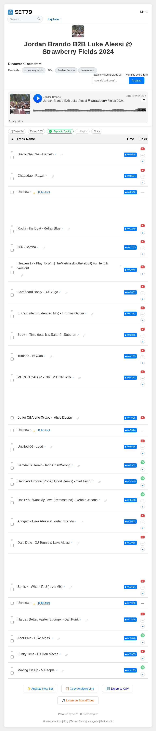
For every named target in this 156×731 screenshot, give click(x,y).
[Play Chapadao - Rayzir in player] (142, 170)
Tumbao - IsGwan (30, 356)
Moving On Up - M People (36, 670)
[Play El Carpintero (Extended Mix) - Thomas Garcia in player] (142, 308)
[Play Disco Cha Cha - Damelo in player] (142, 149)
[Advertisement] (78, 210)
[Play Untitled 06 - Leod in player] (142, 441)
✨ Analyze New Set (40, 688)
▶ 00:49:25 (130, 418)
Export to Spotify (62, 131)
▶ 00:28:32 (130, 292)
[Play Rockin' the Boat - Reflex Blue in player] (142, 225)
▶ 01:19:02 (130, 603)
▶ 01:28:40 (130, 638)
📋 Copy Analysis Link (80, 688)
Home (46, 721)
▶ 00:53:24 (130, 430)
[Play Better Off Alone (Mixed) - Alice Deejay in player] (142, 418)
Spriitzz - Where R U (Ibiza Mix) (40, 586)
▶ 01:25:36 (130, 619)
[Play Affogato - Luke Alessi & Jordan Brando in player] (142, 515)
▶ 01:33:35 (130, 654)
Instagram (93, 721)
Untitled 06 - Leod (30, 446)
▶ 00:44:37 (130, 377)
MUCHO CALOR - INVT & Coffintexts (44, 377)
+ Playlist (82, 131)
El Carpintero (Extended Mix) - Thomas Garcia (50, 313)
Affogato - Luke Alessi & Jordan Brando (45, 521)
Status (82, 721)
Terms (73, 721)
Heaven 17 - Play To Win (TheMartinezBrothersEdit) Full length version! (62, 266)
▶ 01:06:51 (130, 521)
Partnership (106, 721)
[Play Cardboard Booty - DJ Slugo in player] (142, 286)
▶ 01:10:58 (130, 542)
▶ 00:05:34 (130, 176)
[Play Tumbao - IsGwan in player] (142, 350)
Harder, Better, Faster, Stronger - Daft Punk (48, 619)
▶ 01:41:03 (130, 670)
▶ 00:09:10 (130, 192)
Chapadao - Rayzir (31, 175)
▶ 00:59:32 (130, 465)
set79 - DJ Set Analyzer (85, 714)
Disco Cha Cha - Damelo (35, 154)
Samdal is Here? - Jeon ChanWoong (43, 465)
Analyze (136, 80)
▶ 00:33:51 (130, 313)
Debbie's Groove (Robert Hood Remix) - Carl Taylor (54, 481)
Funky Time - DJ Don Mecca (37, 654)
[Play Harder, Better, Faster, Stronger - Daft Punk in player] (142, 614)
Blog (65, 721)
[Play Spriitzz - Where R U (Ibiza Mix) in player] (142, 581)
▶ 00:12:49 (130, 228)
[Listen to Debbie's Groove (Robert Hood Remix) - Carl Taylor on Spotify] (142, 478)
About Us (56, 721)
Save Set (19, 131)
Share (96, 131)
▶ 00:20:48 (130, 270)
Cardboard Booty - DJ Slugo (37, 292)
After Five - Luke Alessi (34, 638)
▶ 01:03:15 (130, 481)
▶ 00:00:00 (130, 154)
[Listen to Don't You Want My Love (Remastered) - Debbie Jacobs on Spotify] (142, 494)
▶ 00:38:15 (130, 335)
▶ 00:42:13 (130, 356)
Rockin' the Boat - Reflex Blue (39, 228)
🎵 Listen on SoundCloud (78, 700)
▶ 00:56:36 (130, 446)
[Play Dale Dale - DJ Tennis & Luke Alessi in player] (142, 537)
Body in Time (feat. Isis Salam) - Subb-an (46, 334)
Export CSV (36, 131)
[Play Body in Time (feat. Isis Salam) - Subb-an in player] (142, 329)
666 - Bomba (26, 247)
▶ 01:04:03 (130, 500)
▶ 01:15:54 (130, 587)
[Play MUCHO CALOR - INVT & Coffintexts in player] (142, 372)
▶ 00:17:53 (130, 247)
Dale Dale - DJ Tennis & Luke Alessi (43, 542)
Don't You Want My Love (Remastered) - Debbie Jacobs (57, 500)
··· (142, 155)
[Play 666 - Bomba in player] (142, 241)
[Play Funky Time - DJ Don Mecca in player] (142, 651)
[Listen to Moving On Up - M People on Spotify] (142, 667)
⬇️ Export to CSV (117, 688)
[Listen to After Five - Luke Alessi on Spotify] (142, 635)
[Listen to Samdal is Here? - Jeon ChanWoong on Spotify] (142, 462)
